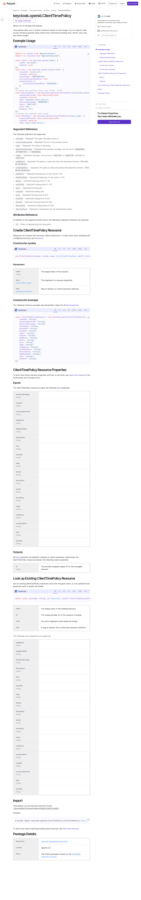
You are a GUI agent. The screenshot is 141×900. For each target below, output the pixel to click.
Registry (68, 3)
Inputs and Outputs (77, 375)
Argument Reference (107, 53)
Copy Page (101, 104)
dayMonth (20, 420)
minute (18, 472)
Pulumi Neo (81, 3)
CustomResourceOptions (24, 291)
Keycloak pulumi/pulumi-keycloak (54, 841)
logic (18, 463)
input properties (72, 305)
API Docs (47, 10)
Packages (24, 10)
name (18, 506)
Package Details (104, 93)
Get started (132, 3)
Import (100, 89)
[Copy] (88, 54)
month (18, 489)
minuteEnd (20, 480)
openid (54, 10)
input (59, 388)
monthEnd (20, 498)
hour (17, 446)
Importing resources (71, 829)
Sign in (122, 3)
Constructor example (107, 69)
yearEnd (19, 541)
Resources (39, 238)
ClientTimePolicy (64, 10)
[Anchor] (73, 15)
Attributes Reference (107, 57)
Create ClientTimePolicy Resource (110, 61)
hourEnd (19, 455)
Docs (58, 3)
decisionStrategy (22, 394)
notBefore (20, 515)
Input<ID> (55, 598)
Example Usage (104, 49)
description (20, 437)
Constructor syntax (106, 65)
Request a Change (104, 108)
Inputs (101, 77)
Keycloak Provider (36, 10)
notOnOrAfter (21, 523)
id (16, 566)
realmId (19, 403)
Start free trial (114, 122)
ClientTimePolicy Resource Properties (112, 73)
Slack (93, 3)
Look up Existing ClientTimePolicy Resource (114, 85)
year (17, 532)
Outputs (102, 81)
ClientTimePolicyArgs (66, 256)
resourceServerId (23, 412)
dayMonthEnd (21, 429)
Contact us (113, 3)
